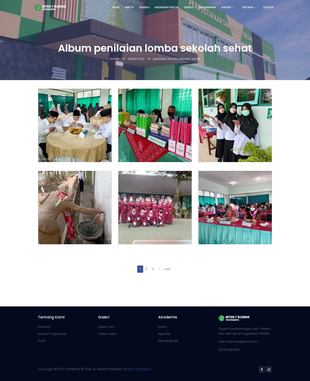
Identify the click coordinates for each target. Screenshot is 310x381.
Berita (129, 7)
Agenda (144, 7)
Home (116, 7)
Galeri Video (107, 334)
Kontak (268, 7)
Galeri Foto (136, 59)
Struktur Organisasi (52, 334)
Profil (41, 341)
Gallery (226, 7)
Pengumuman (207, 7)
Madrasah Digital (167, 7)
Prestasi (44, 327)
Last (167, 269)
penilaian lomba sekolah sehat (176, 59)
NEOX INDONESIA (139, 369)
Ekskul (188, 7)
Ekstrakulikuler (168, 341)
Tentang (247, 7)
